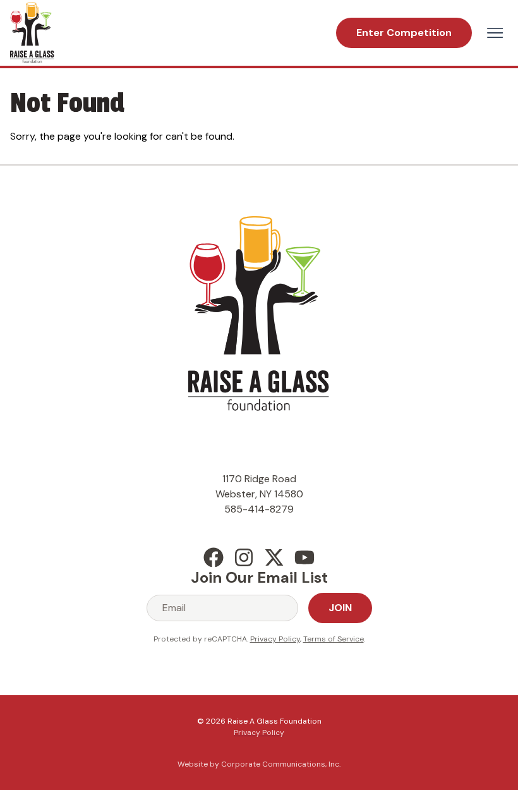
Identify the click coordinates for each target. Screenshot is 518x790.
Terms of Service (333, 639)
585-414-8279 (259, 509)
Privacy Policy (275, 639)
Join (340, 607)
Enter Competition (404, 32)
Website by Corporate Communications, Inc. (259, 764)
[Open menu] (495, 32)
